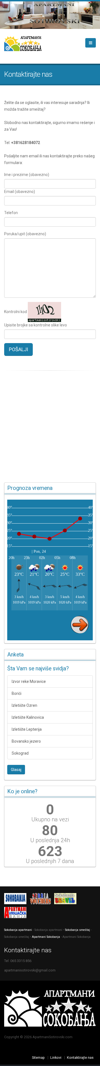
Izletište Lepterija (27, 729)
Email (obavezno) (19, 191)
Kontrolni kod (15, 311)
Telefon (11, 212)
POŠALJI (18, 349)
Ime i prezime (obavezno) (26, 174)
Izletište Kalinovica (28, 717)
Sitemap (38, 1057)
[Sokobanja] (16, 900)
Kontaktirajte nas (80, 1057)
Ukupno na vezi (50, 819)
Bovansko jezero (26, 741)
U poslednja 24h (50, 840)
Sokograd (20, 753)
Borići (16, 693)
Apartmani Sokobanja (46, 937)
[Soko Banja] (66, 900)
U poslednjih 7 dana (50, 861)
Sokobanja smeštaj (77, 930)
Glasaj (16, 769)
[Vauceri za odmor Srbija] (41, 900)
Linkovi (55, 1057)
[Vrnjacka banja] (16, 914)
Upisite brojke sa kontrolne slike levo (35, 325)
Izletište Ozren (24, 705)
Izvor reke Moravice (29, 681)
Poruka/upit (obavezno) (25, 234)
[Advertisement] (50, 427)
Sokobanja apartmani (18, 930)
